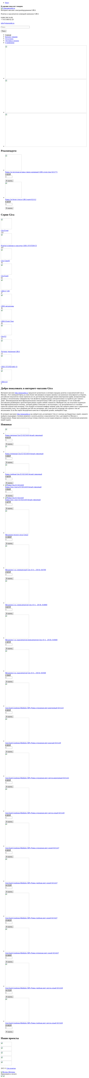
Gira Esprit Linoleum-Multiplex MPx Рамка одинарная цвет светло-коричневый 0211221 (37, 778)
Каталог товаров (11, 37)
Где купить (9, 39)
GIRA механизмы (7, 306)
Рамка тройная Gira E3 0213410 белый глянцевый (23, 474)
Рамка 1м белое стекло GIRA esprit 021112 (20, 199)
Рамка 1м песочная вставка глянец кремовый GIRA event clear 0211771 (31, 172)
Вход (7, 3)
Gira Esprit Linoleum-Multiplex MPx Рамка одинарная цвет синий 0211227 (32, 848)
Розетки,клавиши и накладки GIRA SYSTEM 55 (19, 246)
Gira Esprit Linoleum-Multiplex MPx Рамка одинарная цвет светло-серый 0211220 (34, 813)
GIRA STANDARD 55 (9, 367)
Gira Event (4, 230)
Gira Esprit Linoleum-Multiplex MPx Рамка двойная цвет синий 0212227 (31, 883)
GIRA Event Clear (7, 321)
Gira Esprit (4, 276)
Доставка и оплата (12, 41)
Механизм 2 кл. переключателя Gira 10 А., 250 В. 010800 (26, 605)
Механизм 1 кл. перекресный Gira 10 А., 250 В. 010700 (25, 570)
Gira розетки (11, 1068)
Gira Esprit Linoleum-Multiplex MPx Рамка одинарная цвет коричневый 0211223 (34, 708)
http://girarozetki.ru (21, 393)
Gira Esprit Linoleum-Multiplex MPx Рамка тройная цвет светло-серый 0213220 (34, 1023)
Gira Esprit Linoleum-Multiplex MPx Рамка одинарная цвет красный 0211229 (33, 743)
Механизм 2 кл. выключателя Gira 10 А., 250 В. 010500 (25, 673)
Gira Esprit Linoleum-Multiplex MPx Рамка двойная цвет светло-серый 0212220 (34, 988)
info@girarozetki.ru (7, 23)
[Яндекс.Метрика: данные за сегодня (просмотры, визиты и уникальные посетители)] (8, 1072)
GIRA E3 (4, 382)
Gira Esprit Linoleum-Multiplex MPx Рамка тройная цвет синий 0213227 (31, 918)
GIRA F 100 (5, 291)
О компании (9, 43)
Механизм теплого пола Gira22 (16, 535)
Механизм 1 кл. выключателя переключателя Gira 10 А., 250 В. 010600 (31, 640)
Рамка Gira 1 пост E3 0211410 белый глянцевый (23, 500)
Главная (8, 35)
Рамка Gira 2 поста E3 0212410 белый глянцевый (23, 487)
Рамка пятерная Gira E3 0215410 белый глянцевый (24, 435)
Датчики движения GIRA (10, 351)
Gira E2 (3, 336)
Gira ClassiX (5, 261)
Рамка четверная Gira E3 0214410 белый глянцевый (24, 454)
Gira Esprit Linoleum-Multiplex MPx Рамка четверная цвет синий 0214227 (32, 953)
